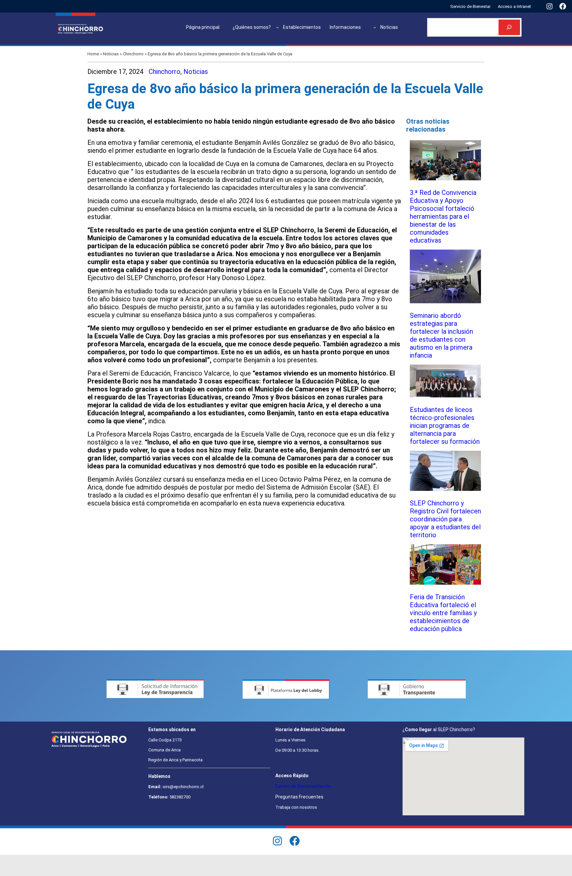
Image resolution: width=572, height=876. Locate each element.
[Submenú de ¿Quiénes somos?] (277, 27)
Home (93, 53)
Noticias (111, 53)
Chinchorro (133, 53)
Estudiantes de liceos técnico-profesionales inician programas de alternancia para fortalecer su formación (445, 425)
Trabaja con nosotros (296, 807)
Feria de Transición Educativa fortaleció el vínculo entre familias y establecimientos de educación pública (443, 613)
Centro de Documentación (303, 786)
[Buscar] (509, 27)
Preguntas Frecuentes (299, 796)
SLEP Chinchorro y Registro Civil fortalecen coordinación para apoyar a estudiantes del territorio (445, 519)
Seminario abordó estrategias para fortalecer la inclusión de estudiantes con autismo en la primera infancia (441, 335)
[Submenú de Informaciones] (374, 27)
